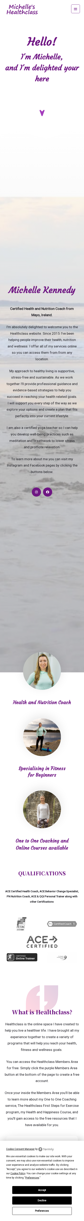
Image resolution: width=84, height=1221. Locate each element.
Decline (42, 1200)
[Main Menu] (75, 8)
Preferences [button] (32, 1177)
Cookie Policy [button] (17, 1173)
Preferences (42, 1210)
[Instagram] (36, 492)
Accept (42, 1190)
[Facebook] (47, 492)
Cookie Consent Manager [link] (20, 1149)
